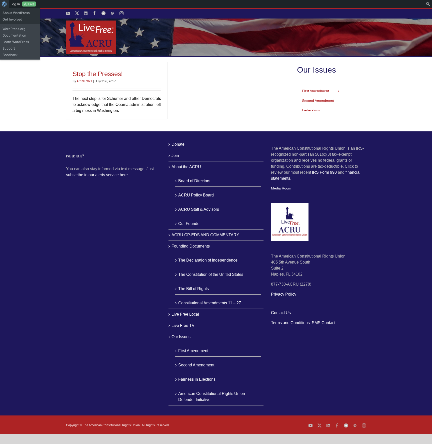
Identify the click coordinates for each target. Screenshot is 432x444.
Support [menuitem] (8, 48)
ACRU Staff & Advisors (198, 209)
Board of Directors (194, 181)
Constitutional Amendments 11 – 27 (209, 303)
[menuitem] (4, 4)
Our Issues (181, 337)
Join (175, 155)
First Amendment (193, 351)
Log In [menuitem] (15, 4)
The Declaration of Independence (208, 260)
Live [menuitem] (31, 4)
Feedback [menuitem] (10, 55)
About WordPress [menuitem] (16, 13)
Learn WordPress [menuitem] (15, 42)
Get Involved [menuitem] (12, 19)
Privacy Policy (283, 294)
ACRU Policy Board (196, 195)
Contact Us (281, 313)
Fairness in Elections (197, 379)
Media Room (281, 188)
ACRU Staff (84, 81)
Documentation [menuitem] (14, 35)
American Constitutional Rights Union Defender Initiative (211, 396)
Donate (178, 144)
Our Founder (189, 223)
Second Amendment (196, 365)
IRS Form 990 (324, 172)
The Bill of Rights (193, 289)
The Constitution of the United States (210, 274)
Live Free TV (183, 325)
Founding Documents (191, 246)
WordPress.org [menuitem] (14, 29)
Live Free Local (185, 314)
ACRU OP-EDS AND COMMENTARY (205, 235)
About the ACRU (186, 167)
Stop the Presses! (97, 74)
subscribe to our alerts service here (97, 175)
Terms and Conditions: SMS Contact (303, 323)
